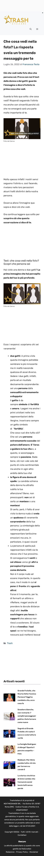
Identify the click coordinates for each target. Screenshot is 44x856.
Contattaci (22, 835)
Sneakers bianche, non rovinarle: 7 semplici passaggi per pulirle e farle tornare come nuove (27, 716)
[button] (30, 29)
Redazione (10, 852)
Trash (10, 643)
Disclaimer (34, 852)
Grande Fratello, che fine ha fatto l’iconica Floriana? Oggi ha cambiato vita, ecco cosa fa (27, 697)
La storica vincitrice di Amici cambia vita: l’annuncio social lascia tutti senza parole (26, 782)
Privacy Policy (22, 852)
